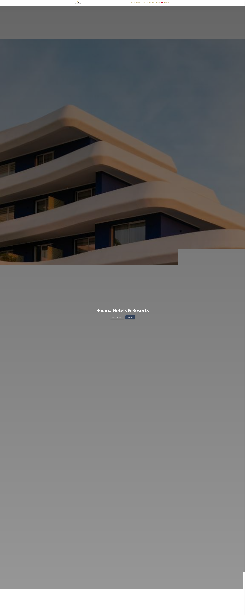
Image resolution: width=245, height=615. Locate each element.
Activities (138, 2)
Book (144, 2)
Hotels (132, 2)
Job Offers (148, 2)
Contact (158, 2)
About (153, 2)
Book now (130, 317)
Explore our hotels (117, 317)
